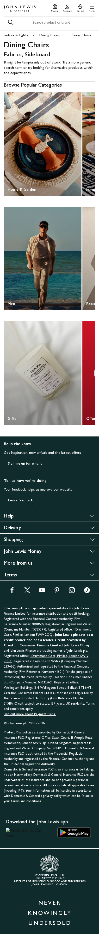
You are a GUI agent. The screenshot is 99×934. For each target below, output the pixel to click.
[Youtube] (42, 591)
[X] (27, 591)
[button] (92, 7)
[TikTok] (87, 591)
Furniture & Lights (14, 35)
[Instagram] (72, 591)
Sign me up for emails (25, 463)
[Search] (10, 22)
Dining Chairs (80, 35)
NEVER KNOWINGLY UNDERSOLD (50, 912)
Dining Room (49, 35)
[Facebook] (12, 591)
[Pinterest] (57, 591)
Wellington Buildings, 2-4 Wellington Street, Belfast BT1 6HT (48, 688)
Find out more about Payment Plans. (30, 714)
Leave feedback (20, 500)
